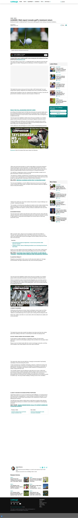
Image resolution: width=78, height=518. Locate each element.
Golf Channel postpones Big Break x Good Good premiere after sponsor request (61, 101)
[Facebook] (11, 504)
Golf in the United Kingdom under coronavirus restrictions (37, 412)
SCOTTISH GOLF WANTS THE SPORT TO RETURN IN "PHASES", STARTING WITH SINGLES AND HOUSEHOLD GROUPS (29, 253)
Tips (42, 1)
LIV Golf (58, 82)
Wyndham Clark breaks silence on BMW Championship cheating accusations (61, 187)
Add (46, 55)
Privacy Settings (42, 504)
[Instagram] (14, 504)
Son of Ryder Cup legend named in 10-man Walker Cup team (36, 480)
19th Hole (47, 1)
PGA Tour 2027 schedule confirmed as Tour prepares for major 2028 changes (61, 69)
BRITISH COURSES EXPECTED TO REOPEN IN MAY (31, 180)
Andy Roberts (12, 24)
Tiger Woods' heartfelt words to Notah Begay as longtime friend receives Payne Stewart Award (60, 93)
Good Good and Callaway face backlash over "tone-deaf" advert (16, 480)
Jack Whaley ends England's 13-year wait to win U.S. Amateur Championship (16, 487)
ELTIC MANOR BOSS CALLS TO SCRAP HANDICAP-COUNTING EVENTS (29, 405)
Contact (40, 501)
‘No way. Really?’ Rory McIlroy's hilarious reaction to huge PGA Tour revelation (61, 203)
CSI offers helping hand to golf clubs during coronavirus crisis (18, 412)
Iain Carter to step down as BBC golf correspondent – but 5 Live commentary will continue (35, 487)
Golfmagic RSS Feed (42, 502)
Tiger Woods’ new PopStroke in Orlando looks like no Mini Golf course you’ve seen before (35, 493)
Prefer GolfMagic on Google (19, 54)
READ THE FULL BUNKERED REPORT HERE (22, 110)
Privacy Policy (53, 116)
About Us (41, 500)
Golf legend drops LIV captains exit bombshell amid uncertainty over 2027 (60, 85)
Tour (24, 1)
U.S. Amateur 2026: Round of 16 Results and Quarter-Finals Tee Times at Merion (16, 493)
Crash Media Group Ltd (16, 507)
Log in (63, 1)
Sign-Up (40, 506)
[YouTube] (20, 504)
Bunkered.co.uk (21, 59)
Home (11, 18)
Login (40, 505)
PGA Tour (58, 90)
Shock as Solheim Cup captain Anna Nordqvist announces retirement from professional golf (60, 77)
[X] (17, 504)
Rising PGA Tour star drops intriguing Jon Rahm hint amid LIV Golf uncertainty (61, 195)
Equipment (30, 1)
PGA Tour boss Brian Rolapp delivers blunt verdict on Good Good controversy (61, 211)
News (20, 1)
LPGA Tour (58, 74)
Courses (37, 1)
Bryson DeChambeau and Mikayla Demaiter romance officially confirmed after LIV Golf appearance (61, 219)
